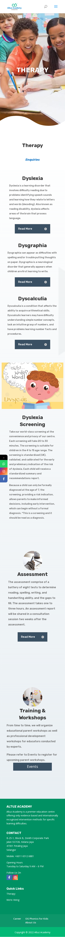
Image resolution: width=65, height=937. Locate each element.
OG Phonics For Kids (36, 918)
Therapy (10, 893)
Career (17, 918)
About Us (30, 922)
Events (32, 766)
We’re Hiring (12, 899)
